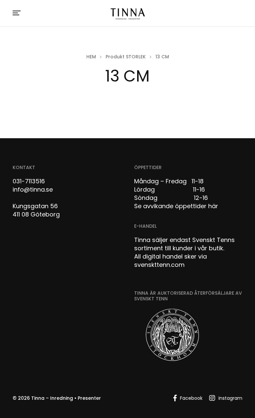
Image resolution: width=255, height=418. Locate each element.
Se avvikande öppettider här (176, 206)
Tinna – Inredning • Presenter (66, 398)
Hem (91, 56)
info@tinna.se (33, 189)
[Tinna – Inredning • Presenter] (127, 14)
